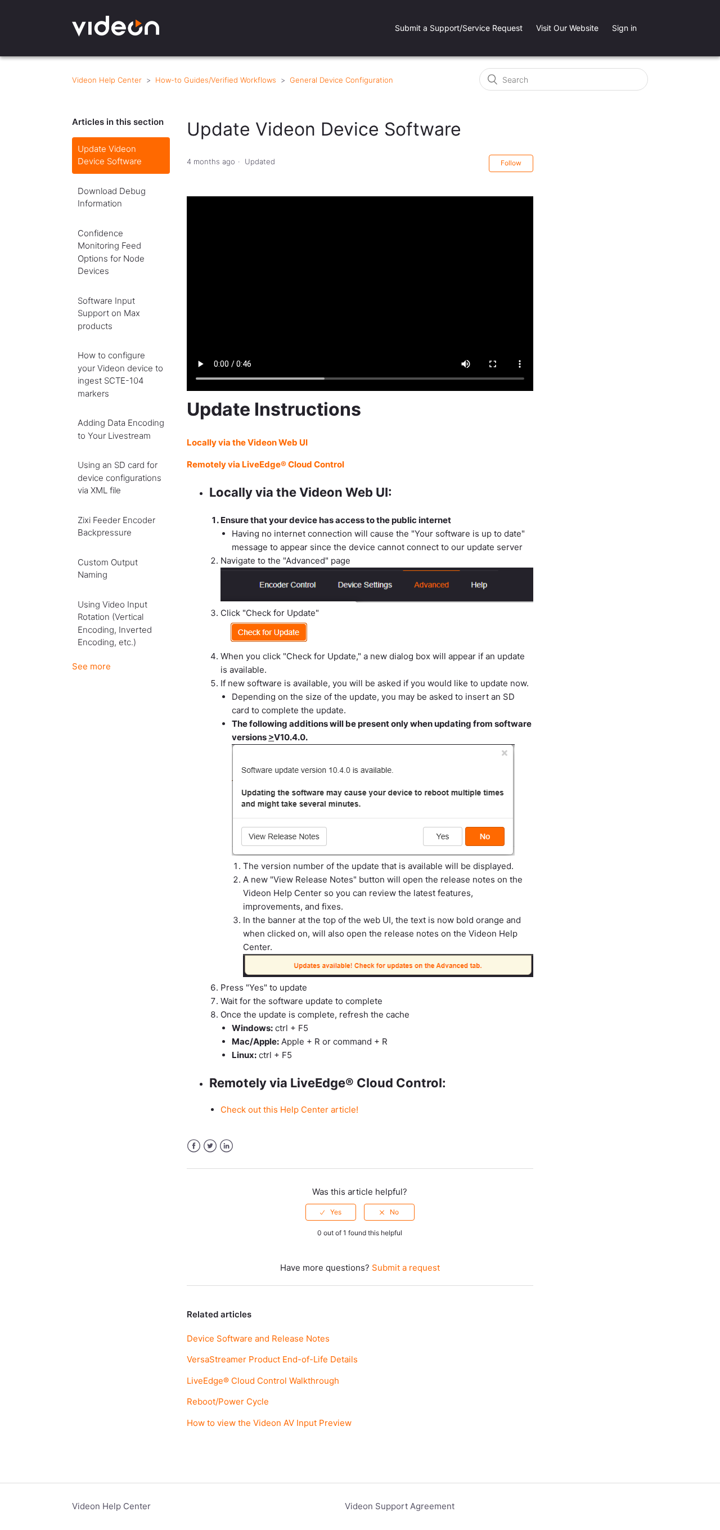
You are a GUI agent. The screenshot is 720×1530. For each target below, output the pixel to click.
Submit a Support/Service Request (459, 28)
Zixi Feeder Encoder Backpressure (116, 526)
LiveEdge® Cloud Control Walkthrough (263, 1380)
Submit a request (406, 1267)
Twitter (210, 1146)
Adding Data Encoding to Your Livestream (121, 429)
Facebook (194, 1146)
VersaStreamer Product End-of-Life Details (272, 1359)
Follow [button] (511, 163)
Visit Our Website (567, 28)
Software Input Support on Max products (109, 313)
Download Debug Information (112, 197)
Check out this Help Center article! (289, 1109)
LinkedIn (226, 1146)
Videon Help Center (107, 79)
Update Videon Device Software (110, 155)
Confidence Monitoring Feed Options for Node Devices (111, 252)
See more (91, 666)
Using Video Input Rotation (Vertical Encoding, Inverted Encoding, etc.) (115, 623)
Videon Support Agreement (399, 1506)
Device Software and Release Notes (258, 1338)
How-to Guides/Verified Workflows (215, 79)
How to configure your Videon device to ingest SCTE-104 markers (120, 374)
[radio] (330, 1212)
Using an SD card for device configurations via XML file (119, 478)
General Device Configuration (341, 79)
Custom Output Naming (108, 568)
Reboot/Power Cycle (228, 1401)
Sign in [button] (624, 28)
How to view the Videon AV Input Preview (269, 1423)
